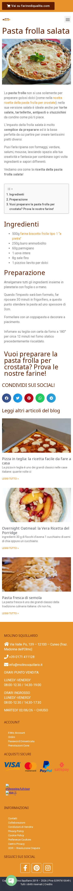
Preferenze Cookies (19, 839)
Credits (48, 884)
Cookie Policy (16, 835)
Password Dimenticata (21, 741)
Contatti (12, 818)
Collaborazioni (16, 822)
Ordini (11, 737)
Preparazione (18, 199)
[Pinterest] (36, 868)
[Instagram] (48, 868)
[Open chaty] (11, 880)
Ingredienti (16, 194)
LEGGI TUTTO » (10, 478)
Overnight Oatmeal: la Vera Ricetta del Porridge (35, 530)
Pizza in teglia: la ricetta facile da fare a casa (36, 461)
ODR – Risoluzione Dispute (24, 848)
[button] (67, 19)
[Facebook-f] (25, 868)
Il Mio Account (16, 732)
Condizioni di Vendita (20, 826)
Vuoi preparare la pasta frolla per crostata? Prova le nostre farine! (32, 207)
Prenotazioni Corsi (18, 745)
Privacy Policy (16, 831)
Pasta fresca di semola (22, 597)
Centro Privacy (16, 843)
